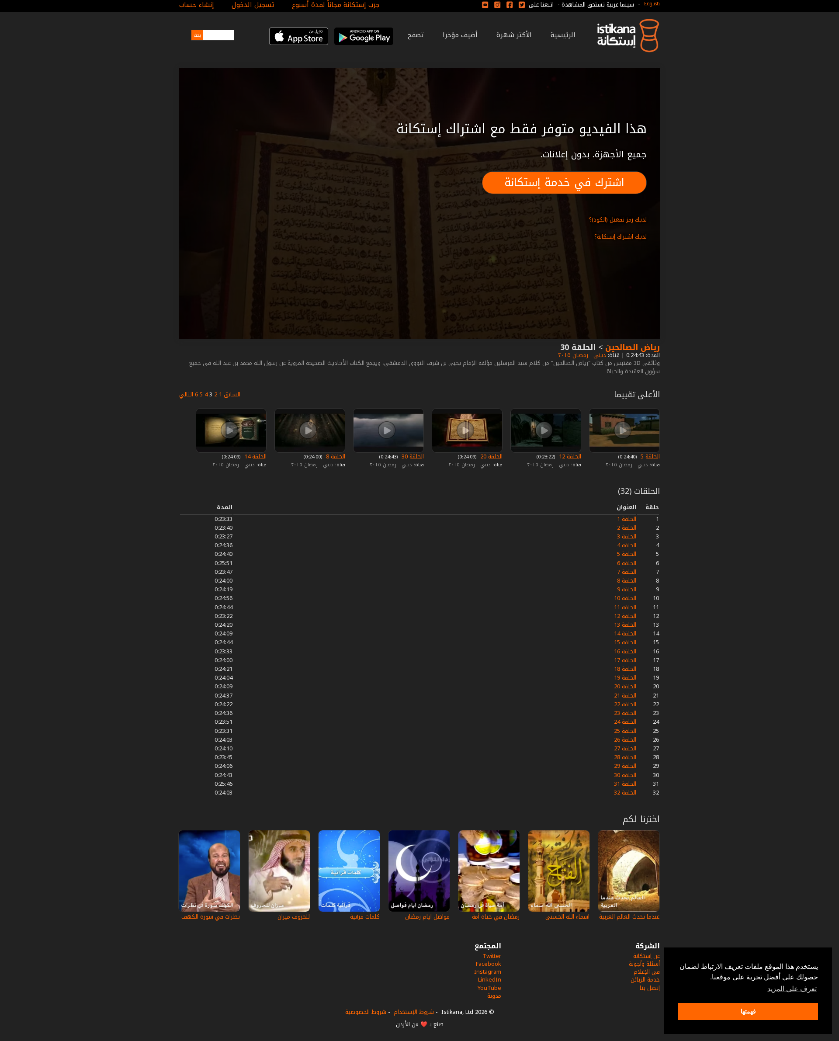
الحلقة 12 (569, 456)
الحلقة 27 (625, 748)
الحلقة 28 (625, 757)
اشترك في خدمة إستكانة (564, 182)
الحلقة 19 (625, 677)
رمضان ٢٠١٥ (572, 355)
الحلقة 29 (625, 765)
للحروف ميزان (293, 916)
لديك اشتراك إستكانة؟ (620, 236)
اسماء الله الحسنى (567, 916)
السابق (232, 394)
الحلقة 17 (625, 660)
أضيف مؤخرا (460, 35)
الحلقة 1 (626, 519)
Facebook (488, 963)
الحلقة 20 (490, 456)
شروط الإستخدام (414, 1011)
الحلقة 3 (626, 536)
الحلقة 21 (625, 695)
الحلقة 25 (625, 730)
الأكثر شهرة (514, 35)
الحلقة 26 (625, 739)
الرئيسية (563, 35)
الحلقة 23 (625, 713)
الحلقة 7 (626, 571)
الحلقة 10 (625, 598)
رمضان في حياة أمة (496, 916)
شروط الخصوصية (365, 1011)
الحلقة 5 (649, 456)
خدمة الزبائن (645, 979)
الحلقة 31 (625, 783)
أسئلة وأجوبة (644, 963)
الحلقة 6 (626, 563)
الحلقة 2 (626, 527)
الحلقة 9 (626, 589)
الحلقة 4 (626, 545)
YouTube (489, 987)
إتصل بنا (650, 987)
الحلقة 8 (334, 456)
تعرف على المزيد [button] (792, 988)
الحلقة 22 (625, 704)
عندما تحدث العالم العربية (629, 916)
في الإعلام (647, 971)
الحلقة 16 (625, 651)
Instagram (487, 971)
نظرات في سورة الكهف (210, 916)
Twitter (491, 956)
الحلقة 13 (625, 624)
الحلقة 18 (625, 668)
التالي (186, 394)
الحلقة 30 (412, 456)
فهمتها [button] (748, 1011)
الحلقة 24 (625, 721)
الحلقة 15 (625, 642)
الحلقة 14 (255, 456)
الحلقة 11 (625, 607)
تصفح (416, 35)
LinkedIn (489, 979)
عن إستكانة (646, 956)
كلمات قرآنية (365, 916)
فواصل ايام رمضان (427, 916)
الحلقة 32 (625, 792)
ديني (599, 355)
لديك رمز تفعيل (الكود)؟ (618, 219)
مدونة (494, 995)
